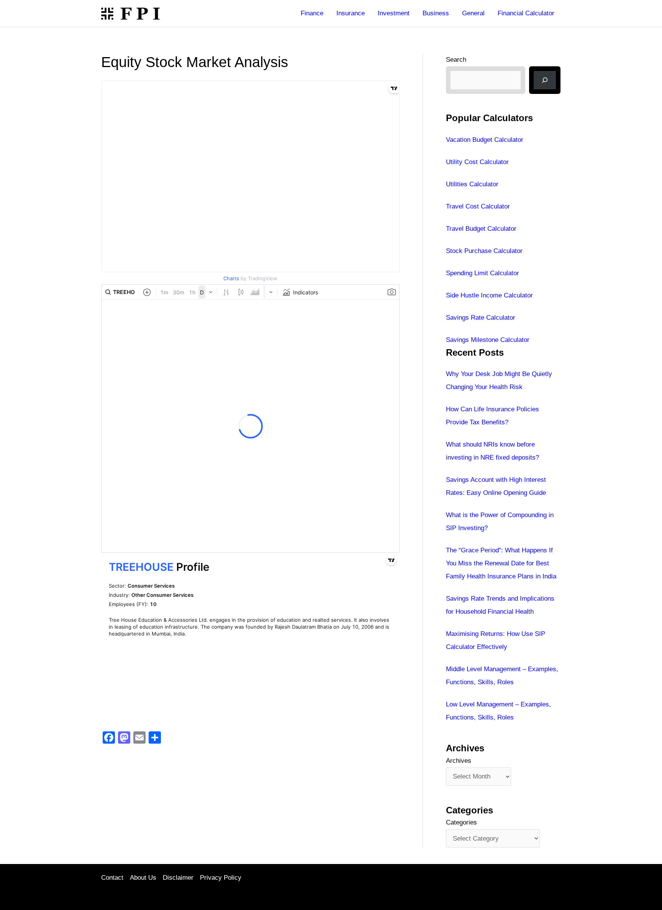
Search (456, 59)
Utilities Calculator (472, 184)
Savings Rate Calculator (480, 317)
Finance (312, 13)
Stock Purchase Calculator (484, 251)
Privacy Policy (220, 877)
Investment (394, 13)
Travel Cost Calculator (478, 206)
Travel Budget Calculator (481, 228)
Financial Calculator (526, 13)
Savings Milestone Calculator (487, 339)
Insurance (350, 13)
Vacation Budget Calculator (484, 139)
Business (436, 13)
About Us (143, 877)
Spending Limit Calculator (482, 273)
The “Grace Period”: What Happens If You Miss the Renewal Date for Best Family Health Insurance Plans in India (501, 563)
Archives (458, 760)
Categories (461, 822)
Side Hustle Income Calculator (489, 295)
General (473, 13)
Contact (112, 877)
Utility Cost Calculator (477, 162)
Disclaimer (178, 877)
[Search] (544, 80)
